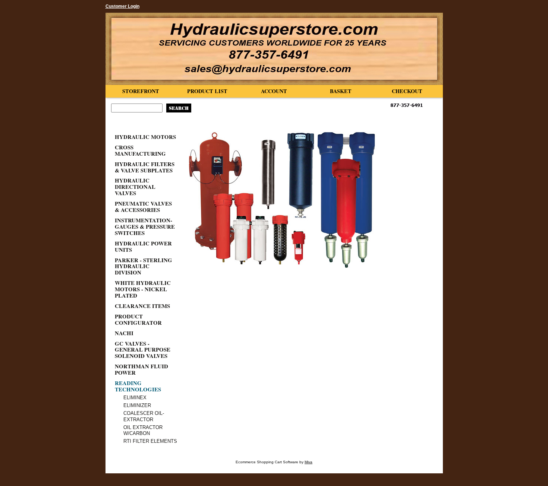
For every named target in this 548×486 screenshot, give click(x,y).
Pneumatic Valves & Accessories (143, 206)
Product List (207, 91)
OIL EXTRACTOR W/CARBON (143, 430)
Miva (308, 462)
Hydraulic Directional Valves (135, 186)
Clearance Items (142, 306)
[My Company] (274, 49)
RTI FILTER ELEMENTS (150, 441)
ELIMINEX (135, 397)
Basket (341, 91)
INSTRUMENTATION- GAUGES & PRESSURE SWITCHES (145, 226)
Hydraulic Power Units (143, 246)
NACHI (124, 333)
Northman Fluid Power (141, 369)
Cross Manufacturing (140, 150)
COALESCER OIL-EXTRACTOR (143, 416)
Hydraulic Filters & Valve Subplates (144, 167)
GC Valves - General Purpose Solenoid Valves (142, 349)
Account (274, 91)
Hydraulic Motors (145, 137)
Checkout (407, 91)
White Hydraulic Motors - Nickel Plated (143, 289)
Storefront (140, 91)
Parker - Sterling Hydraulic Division (143, 266)
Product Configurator (138, 319)
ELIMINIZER (137, 405)
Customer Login (122, 6)
